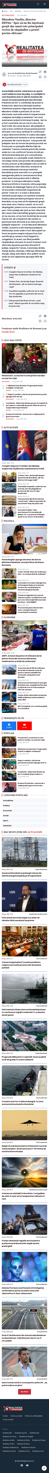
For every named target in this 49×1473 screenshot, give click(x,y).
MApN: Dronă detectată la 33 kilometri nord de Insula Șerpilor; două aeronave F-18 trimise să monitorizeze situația (24, 1149)
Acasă (6, 11)
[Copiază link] (40, 72)
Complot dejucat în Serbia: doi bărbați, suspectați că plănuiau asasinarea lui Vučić (26, 275)
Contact (5, 1416)
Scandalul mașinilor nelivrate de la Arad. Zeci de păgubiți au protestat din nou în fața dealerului (27, 294)
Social (8, 390)
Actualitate (18, 11)
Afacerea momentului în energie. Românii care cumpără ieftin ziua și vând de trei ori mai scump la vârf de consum (32, 686)
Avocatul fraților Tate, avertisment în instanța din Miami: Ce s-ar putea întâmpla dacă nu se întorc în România (31, 513)
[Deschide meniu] (44, 4)
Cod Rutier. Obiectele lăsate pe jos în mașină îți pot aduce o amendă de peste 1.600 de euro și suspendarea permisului (26, 405)
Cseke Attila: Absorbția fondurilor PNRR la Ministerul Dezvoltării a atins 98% (32, 697)
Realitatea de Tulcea (9, 1451)
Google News (8, 331)
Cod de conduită (8, 1419)
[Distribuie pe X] (45, 77)
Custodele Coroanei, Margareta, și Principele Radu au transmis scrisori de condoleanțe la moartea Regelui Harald (32, 586)
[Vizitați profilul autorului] (4, 74)
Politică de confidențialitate (34, 1416)
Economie (6, 382)
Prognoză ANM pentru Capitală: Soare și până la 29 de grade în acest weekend (24, 1058)
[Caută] (38, 4)
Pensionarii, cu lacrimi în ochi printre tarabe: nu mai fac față (31, 739)
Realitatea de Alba (8, 1440)
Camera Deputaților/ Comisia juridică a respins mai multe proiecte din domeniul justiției (21, 965)
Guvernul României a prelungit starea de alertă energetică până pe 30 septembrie (21, 874)
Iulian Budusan (41, 869)
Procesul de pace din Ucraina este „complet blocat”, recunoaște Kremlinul (30, 610)
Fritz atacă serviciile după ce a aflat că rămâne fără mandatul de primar (20, 919)
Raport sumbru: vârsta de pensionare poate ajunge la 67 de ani (32, 762)
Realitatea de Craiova (9, 1436)
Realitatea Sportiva (21, 1433)
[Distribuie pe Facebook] (45, 72)
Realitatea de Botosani (26, 73)
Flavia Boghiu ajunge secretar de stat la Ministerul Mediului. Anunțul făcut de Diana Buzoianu (23, 562)
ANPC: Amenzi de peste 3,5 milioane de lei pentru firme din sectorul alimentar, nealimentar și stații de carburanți (22, 659)
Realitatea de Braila (23, 1440)
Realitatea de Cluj (24, 1451)
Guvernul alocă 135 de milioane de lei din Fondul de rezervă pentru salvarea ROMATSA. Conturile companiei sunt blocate (31, 672)
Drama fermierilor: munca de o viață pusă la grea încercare (31, 784)
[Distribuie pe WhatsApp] (40, 77)
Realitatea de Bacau (23, 1444)
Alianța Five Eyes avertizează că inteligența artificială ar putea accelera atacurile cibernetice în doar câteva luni (23, 1291)
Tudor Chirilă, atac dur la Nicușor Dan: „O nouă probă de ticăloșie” (32, 573)
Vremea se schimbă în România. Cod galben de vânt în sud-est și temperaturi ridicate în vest (23, 1196)
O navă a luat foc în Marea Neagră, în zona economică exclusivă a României (22, 1103)
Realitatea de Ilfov (8, 1444)
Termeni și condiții (16, 1416)
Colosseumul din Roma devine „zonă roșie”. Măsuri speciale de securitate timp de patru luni (26, 303)
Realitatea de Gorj (38, 1451)
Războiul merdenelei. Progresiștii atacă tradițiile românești (32, 750)
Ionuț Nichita (42, 1332)
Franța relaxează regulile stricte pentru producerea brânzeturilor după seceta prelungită (21, 1243)
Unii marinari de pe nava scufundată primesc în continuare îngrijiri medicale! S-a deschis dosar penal (24, 1012)
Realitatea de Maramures (11, 1447)
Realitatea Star (34, 1433)
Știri (11, 11)
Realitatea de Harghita (26, 1436)
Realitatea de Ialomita (29, 1447)
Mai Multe (24, 1392)
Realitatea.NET (7, 1433)
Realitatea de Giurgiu (38, 1440)
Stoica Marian (41, 959)
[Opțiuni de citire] (44, 1468)
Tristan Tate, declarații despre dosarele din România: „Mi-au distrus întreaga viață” (26, 284)
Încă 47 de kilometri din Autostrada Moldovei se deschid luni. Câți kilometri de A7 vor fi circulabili (24, 1338)
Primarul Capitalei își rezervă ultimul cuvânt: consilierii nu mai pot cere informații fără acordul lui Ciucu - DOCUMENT (32, 598)
